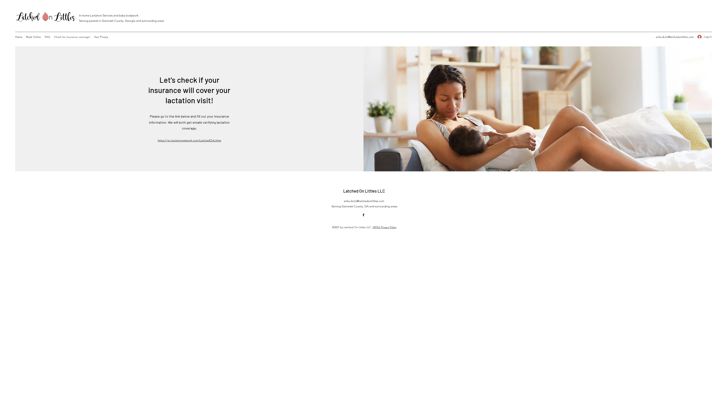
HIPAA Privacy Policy (384, 227)
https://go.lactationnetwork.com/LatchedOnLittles (189, 140)
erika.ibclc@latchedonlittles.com (675, 37)
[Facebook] (363, 215)
